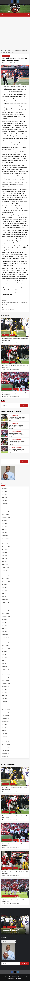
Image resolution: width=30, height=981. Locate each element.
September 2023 (6, 581)
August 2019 (5, 721)
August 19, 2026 (14, 396)
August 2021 (5, 651)
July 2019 (4, 724)
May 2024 (4, 558)
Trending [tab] (18, 412)
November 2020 (6, 677)
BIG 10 (4, 56)
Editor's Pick (9, 389)
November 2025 (6, 511)
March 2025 (5, 535)
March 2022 (5, 634)
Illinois (8, 56)
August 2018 (5, 756)
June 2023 (4, 590)
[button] (2, 14)
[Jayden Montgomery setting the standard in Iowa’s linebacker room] (15, 327)
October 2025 (5, 514)
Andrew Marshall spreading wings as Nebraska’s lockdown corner (16, 434)
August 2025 (5, 520)
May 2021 (4, 660)
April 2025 (4, 532)
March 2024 (5, 564)
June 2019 (4, 727)
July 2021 (4, 654)
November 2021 (6, 643)
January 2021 (5, 672)
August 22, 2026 (14, 342)
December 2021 (6, 640)
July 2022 (4, 622)
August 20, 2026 (14, 369)
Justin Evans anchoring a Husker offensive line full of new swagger (17, 442)
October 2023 (5, 578)
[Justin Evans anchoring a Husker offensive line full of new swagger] (4, 441)
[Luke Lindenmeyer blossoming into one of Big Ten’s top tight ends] (4, 449)
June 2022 (4, 625)
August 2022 (5, 619)
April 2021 (4, 663)
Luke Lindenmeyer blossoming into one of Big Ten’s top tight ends (16, 450)
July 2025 (4, 523)
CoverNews (11, 978)
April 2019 (4, 733)
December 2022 (6, 608)
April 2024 (4, 561)
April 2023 (4, 596)
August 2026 (5, 488)
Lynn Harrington (6, 62)
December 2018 (6, 744)
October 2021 (5, 645)
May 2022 (4, 628)
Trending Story (18, 447)
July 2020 (4, 689)
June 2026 (4, 494)
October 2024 (5, 544)
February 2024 (5, 567)
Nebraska (15, 389)
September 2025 (6, 517)
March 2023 (5, 599)
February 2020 (5, 704)
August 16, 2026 (14, 903)
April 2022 (4, 631)
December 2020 (6, 675)
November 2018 (6, 747)
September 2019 (6, 718)
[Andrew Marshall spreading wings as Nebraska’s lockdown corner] (15, 381)
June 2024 (4, 555)
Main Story (12, 334)
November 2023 (6, 576)
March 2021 (5, 666)
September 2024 (6, 546)
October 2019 (5, 715)
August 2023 (5, 584)
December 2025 (6, 509)
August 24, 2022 (14, 62)
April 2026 (4, 500)
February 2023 (5, 602)
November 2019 (6, 712)
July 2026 (4, 491)
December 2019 (6, 709)
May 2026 (4, 497)
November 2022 (6, 610)
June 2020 (4, 692)
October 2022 (5, 613)
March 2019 (5, 736)
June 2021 (4, 657)
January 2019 (5, 742)
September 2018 (6, 753)
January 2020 (5, 707)
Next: (8, 308)
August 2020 (5, 686)
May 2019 (4, 730)
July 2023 (4, 587)
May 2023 (4, 593)
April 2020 (4, 698)
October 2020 (5, 680)
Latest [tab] (4, 412)
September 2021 (6, 648)
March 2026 (5, 503)
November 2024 (6, 541)
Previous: (14, 302)
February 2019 (5, 739)
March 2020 (5, 701)
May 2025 (4, 529)
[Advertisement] (15, 32)
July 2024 (4, 552)
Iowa (8, 334)
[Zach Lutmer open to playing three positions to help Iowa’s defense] (15, 354)
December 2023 (6, 573)
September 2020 (6, 683)
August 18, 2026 (14, 875)
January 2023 (5, 605)
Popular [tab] (10, 412)
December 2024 (6, 538)
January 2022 (5, 637)
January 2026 (5, 506)
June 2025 (4, 526)
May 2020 (4, 695)
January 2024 (5, 570)
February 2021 (5, 669)
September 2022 (6, 616)
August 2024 (5, 549)
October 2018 (5, 750)
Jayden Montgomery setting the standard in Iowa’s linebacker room (17, 418)
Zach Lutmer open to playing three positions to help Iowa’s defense (16, 426)
